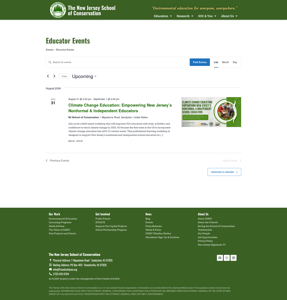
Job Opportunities (207, 237)
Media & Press (56, 226)
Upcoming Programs (60, 222)
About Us (227, 16)
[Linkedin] (234, 258)
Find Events (200, 62)
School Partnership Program (111, 229)
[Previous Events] (48, 76)
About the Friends (208, 222)
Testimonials (205, 229)
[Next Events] (54, 76)
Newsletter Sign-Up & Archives (162, 237)
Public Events (103, 218)
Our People (204, 233)
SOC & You (205, 16)
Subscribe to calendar (222, 172)
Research (183, 16)
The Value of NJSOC (59, 229)
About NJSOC (205, 218)
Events (49, 49)
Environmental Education (63, 218)
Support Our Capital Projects (111, 226)
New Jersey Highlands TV (212, 244)
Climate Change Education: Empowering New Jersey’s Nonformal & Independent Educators (120, 107)
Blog (147, 218)
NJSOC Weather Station (158, 233)
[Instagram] (227, 258)
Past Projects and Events (62, 233)
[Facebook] (220, 258)
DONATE (100, 222)
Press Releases (153, 226)
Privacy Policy (205, 240)
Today (64, 76)
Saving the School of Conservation (216, 226)
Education (161, 16)
